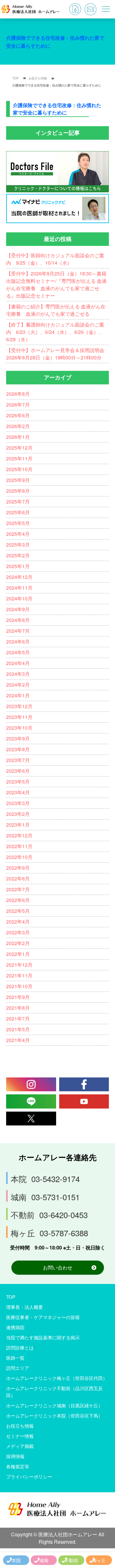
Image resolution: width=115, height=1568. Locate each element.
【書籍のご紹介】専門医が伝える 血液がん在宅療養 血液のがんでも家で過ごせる (55, 310)
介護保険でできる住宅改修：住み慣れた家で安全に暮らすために (56, 85)
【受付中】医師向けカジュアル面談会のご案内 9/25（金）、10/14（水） (55, 259)
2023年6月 (18, 770)
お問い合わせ (57, 1267)
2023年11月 (19, 716)
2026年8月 (18, 393)
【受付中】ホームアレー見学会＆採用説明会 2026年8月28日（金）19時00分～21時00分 (57, 354)
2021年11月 (19, 975)
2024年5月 (18, 652)
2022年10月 (19, 856)
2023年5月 (18, 781)
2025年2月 (18, 555)
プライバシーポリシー (29, 1476)
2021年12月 (19, 964)
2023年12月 (19, 706)
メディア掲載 (20, 1446)
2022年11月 (19, 846)
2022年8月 (18, 878)
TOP (15, 78)
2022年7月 (18, 889)
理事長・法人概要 (24, 1307)
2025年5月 (18, 523)
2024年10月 (19, 598)
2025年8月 (18, 490)
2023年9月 (18, 738)
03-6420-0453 (49, 1214)
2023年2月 (18, 813)
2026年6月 (18, 415)
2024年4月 (18, 663)
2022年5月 (18, 910)
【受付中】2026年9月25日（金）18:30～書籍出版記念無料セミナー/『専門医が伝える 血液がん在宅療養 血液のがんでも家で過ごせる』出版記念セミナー (56, 284)
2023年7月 (18, 760)
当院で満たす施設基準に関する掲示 (43, 1337)
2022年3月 (18, 932)
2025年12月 (19, 447)
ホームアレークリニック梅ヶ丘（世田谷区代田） (56, 1378)
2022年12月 (19, 835)
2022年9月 (18, 867)
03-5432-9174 (45, 1178)
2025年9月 (18, 479)
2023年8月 (18, 749)
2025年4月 (18, 533)
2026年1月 (18, 436)
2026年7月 (18, 404)
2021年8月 (18, 1007)
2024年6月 (18, 641)
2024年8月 (18, 620)
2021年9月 (18, 997)
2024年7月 (18, 630)
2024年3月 (18, 673)
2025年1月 (18, 566)
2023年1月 (18, 824)
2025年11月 (19, 458)
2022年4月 (18, 921)
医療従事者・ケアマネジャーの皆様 (43, 1317)
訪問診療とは (20, 1347)
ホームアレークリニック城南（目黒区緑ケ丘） (54, 1405)
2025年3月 (18, 544)
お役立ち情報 (38, 78)
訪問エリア (17, 1368)
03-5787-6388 (49, 1232)
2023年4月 (18, 792)
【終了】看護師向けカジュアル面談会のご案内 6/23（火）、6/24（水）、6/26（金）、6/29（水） (55, 332)
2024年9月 (18, 609)
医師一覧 (15, 1357)
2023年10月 (19, 727)
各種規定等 (17, 1466)
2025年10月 (19, 469)
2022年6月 (18, 900)
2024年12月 (19, 576)
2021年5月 (18, 1029)
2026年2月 (18, 426)
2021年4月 (18, 1040)
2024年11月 (19, 587)
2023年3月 (18, 803)
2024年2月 (18, 684)
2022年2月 (18, 943)
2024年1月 (18, 695)
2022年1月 (18, 953)
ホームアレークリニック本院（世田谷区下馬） (54, 1415)
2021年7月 (18, 1018)
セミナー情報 (20, 1436)
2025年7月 (18, 501)
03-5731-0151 (45, 1196)
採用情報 (15, 1456)
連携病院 (15, 1327)
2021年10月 (19, 986)
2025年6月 (18, 512)
